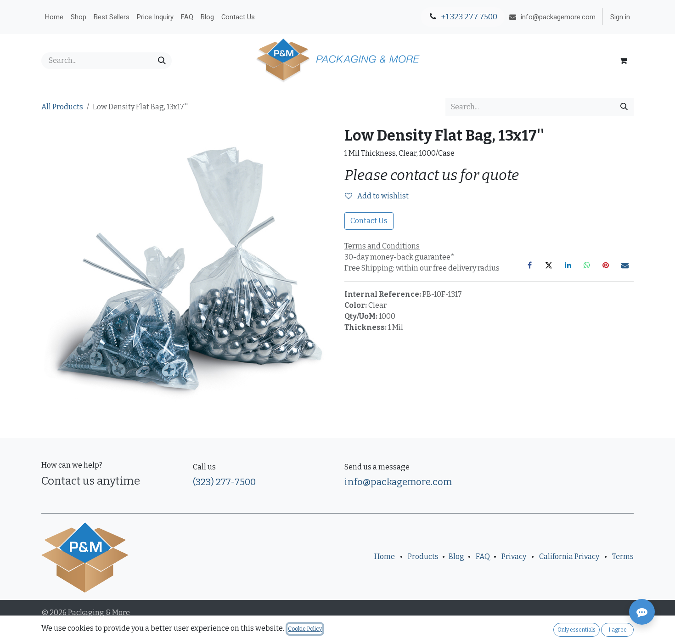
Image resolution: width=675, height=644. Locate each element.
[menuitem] (54, 17)
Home (384, 556)
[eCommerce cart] (623, 61)
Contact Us (369, 220)
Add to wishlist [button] (382, 196)
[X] (548, 265)
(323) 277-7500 (224, 481)
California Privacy (569, 556)
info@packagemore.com (398, 481)
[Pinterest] (605, 265)
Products (423, 556)
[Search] (162, 60)
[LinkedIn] (568, 265)
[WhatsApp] (586, 265)
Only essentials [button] (576, 630)
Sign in (620, 17)
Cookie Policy (305, 629)
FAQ (483, 556)
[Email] (625, 265)
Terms (623, 556)
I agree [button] (617, 630)
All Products (62, 106)
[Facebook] (530, 265)
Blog (456, 556)
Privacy (513, 556)
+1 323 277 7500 (468, 17)
